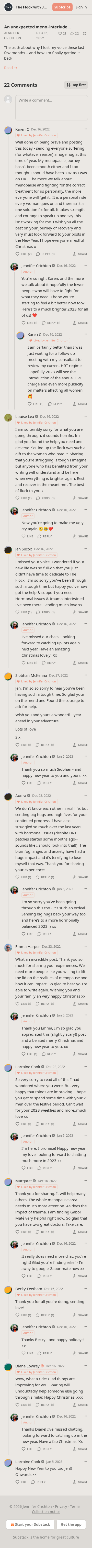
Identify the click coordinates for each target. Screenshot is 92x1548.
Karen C (22, 129)
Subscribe (62, 7)
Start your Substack (32, 1524)
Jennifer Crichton (12, 35)
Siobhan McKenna (31, 675)
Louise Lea (24, 416)
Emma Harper (27, 946)
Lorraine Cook (27, 1066)
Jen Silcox (23, 548)
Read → (10, 67)
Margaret (23, 1180)
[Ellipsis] (85, 129)
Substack (20, 1537)
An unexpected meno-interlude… (37, 26)
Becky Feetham (28, 1288)
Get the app (71, 1524)
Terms (75, 1506)
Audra (20, 795)
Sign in (81, 7)
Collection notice (46, 1511)
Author (28, 271)
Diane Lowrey (27, 1365)
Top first (79, 85)
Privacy (61, 1506)
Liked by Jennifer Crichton (38, 135)
